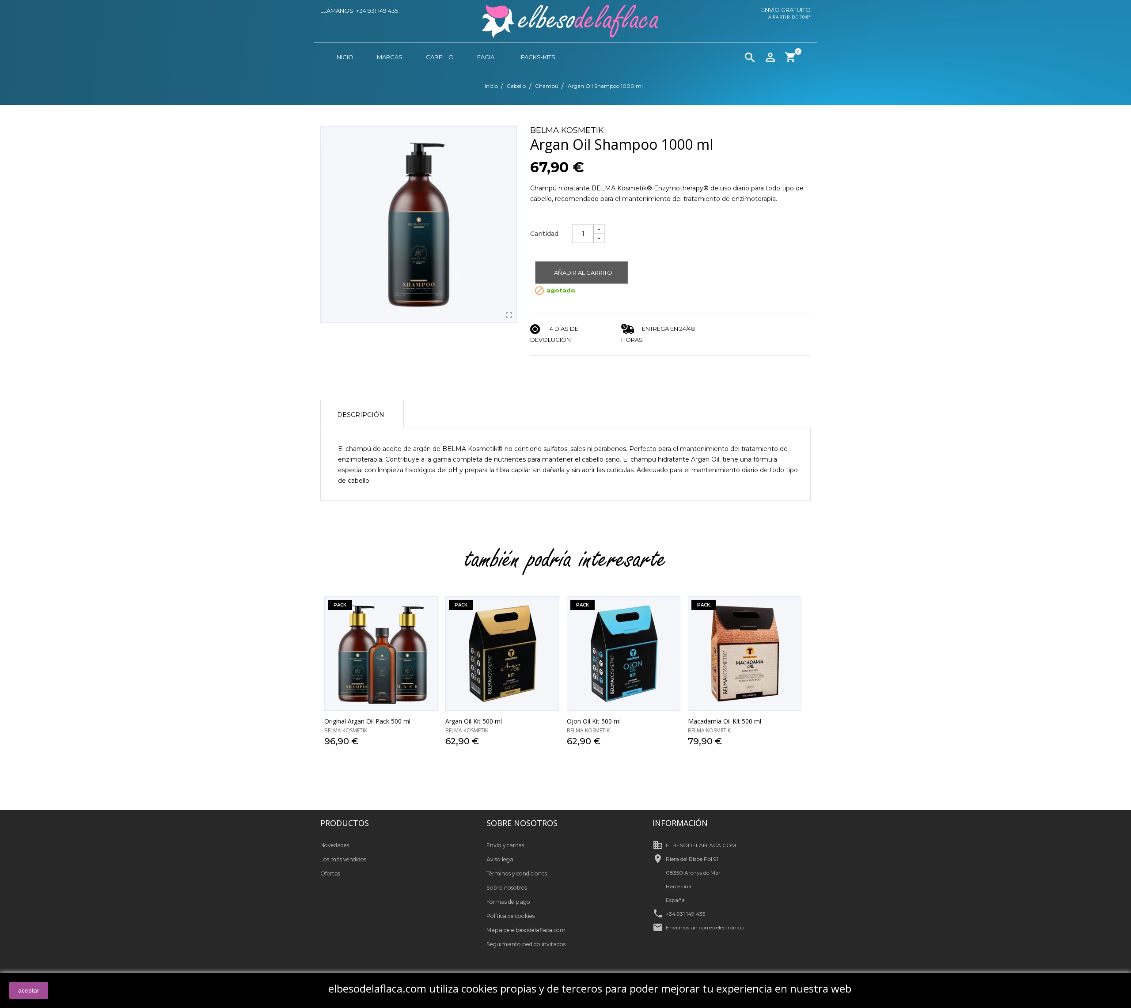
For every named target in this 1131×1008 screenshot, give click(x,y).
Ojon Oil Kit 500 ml (594, 721)
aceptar (28, 990)
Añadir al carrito (583, 272)
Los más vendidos (343, 859)
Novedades (334, 845)
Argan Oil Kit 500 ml (473, 721)
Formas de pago (508, 901)
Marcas (389, 57)
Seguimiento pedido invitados (526, 944)
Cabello (440, 57)
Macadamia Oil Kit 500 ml (724, 721)
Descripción (360, 415)
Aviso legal (500, 859)
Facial (487, 57)
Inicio (344, 57)
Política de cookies (510, 916)
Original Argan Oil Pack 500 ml (367, 721)
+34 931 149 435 (685, 913)
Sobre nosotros (506, 887)
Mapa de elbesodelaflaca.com (526, 930)
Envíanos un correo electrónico (705, 927)
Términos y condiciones (516, 873)
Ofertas (330, 873)
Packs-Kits (538, 57)
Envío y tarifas (505, 845)
